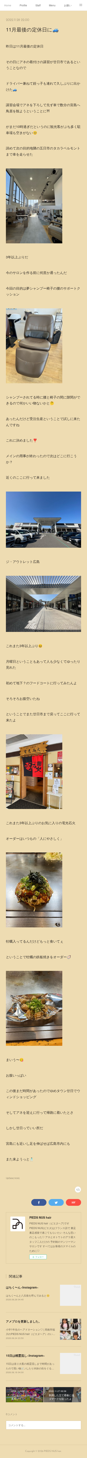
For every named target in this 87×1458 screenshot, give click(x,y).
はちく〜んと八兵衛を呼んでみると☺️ (28, 1295)
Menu (52, 5)
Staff (38, 5)
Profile (23, 5)
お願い (68, 5)
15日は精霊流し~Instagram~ (25, 1355)
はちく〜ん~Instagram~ (22, 1287)
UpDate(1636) (13, 1178)
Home (7, 5)
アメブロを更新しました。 (23, 1321)
